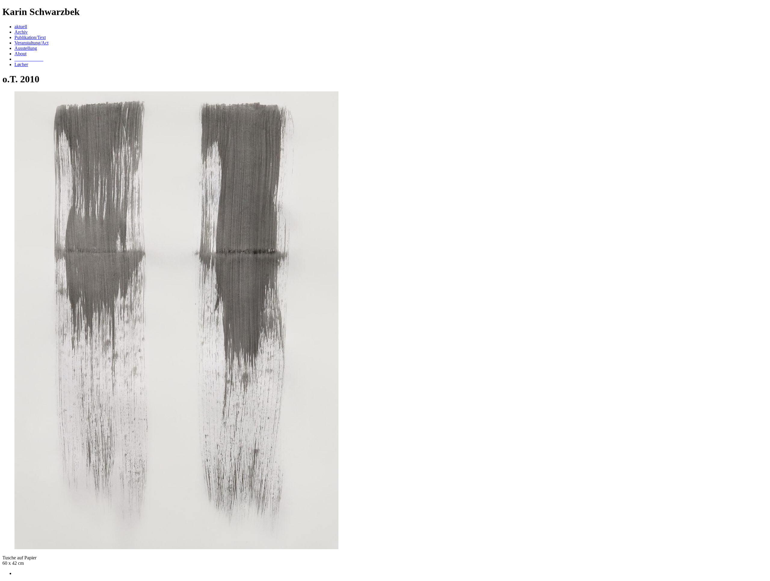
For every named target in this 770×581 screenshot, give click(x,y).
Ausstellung (25, 48)
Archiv (21, 32)
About (20, 53)
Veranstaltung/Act (31, 42)
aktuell (20, 26)
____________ (28, 59)
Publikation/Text (30, 37)
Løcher (21, 64)
